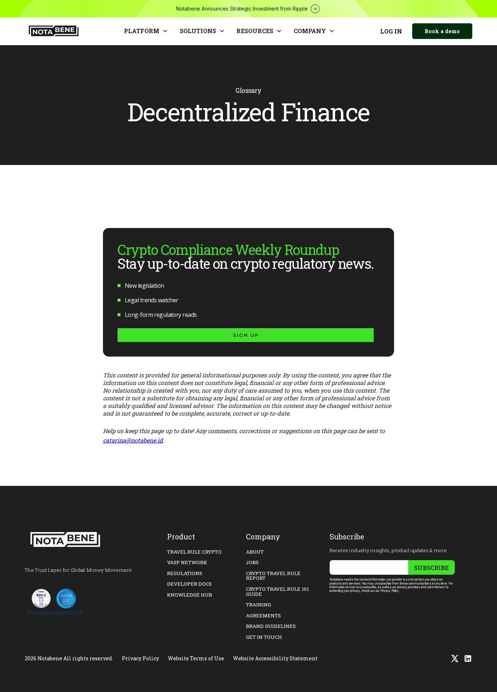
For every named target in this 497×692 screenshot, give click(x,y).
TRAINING (258, 604)
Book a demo (442, 31)
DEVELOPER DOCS (189, 584)
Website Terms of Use (196, 658)
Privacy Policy (140, 658)
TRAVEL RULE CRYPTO (194, 552)
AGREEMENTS (263, 615)
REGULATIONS (184, 573)
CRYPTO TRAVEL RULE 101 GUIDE (277, 591)
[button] (146, 31)
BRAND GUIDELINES (271, 626)
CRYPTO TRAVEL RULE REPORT (273, 576)
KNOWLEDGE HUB (189, 594)
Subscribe (431, 567)
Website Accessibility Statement (275, 658)
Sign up (246, 335)
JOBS (252, 562)
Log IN (391, 31)
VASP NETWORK (187, 562)
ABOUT (255, 552)
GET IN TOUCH (264, 637)
